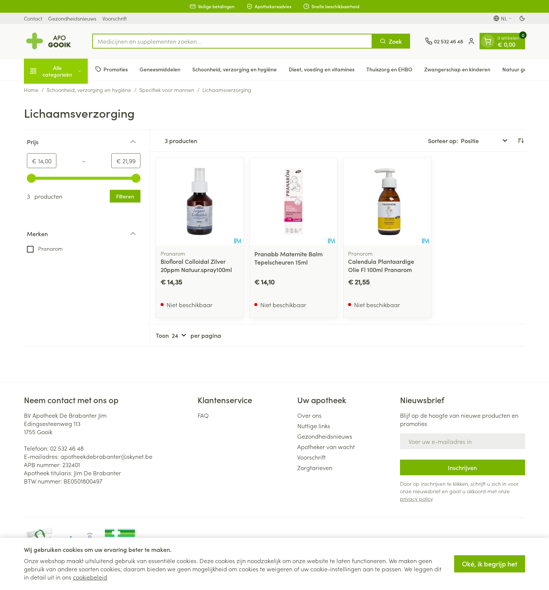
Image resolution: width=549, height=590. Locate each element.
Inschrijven (462, 467)
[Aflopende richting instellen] (520, 140)
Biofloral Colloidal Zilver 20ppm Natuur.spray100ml (196, 265)
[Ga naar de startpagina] (50, 41)
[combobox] (232, 41)
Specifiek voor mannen (166, 89)
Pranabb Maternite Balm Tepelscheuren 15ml (288, 258)
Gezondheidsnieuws (72, 18)
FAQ (203, 415)
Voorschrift (114, 18)
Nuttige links (313, 425)
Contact (33, 18)
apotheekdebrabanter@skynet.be (106, 456)
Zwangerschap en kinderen (457, 69)
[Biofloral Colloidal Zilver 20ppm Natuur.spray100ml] (199, 201)
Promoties (115, 69)
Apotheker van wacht (326, 446)
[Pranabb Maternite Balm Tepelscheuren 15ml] (293, 201)
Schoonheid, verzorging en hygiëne (234, 69)
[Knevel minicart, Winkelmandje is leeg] (487, 41)
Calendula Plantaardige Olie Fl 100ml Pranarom (381, 265)
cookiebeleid (90, 577)
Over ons (309, 415)
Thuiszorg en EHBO (389, 69)
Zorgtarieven (314, 467)
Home (31, 89)
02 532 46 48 (67, 448)
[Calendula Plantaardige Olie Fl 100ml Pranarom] (387, 201)
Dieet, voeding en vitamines (321, 69)
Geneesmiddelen (160, 69)
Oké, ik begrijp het (489, 563)
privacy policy (416, 498)
